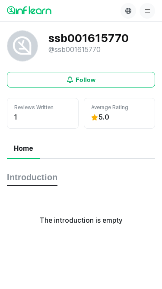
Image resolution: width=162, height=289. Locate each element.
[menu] (147, 11)
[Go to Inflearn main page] (29, 10)
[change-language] (128, 11)
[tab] (23, 149)
